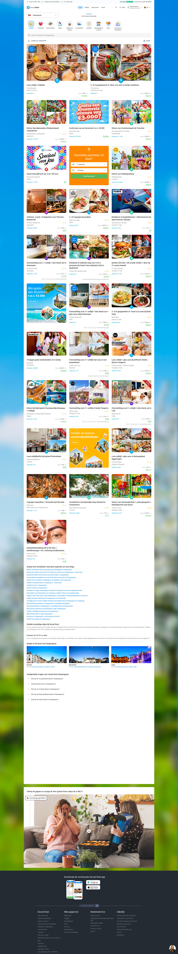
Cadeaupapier (68, 929)
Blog (39, 940)
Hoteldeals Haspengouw (45, 927)
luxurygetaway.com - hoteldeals (47, 952)
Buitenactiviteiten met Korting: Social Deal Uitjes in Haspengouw (48, 575)
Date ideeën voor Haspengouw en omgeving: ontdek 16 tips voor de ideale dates (53, 593)
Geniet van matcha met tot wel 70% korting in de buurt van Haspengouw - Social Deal (54, 572)
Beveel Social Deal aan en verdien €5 (49, 938)
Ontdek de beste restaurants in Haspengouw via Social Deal (46, 598)
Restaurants (95, 7)
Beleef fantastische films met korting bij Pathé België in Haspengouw (49, 570)
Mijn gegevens (68, 921)
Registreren (67, 915)
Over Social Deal (43, 915)
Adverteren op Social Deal (125, 918)
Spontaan (41, 943)
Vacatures (41, 932)
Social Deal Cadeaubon (71, 932)
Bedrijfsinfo (120, 935)
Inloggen (67, 918)
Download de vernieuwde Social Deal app (101, 919)
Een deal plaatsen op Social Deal (127, 921)
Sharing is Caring (43, 935)
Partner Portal (121, 927)
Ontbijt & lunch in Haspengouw (37, 585)
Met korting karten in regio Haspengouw (40, 614)
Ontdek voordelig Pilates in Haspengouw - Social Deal (44, 583)
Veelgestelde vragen (96, 923)
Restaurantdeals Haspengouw (47, 924)
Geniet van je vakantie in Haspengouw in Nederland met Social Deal (49, 580)
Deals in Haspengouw (44, 918)
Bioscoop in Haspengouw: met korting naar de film (43, 616)
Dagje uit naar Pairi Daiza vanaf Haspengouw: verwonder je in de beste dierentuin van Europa (57, 596)
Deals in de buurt (43, 921)
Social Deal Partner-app (124, 929)
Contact (92, 931)
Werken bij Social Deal (124, 924)
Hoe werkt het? (42, 929)
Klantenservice (95, 915)
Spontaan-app (42, 946)
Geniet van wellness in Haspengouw (38, 619)
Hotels (103, 7)
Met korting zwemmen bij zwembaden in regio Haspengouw (46, 609)
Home (80, 7)
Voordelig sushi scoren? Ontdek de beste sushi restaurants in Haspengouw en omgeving (55, 601)
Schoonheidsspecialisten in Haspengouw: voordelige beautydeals (48, 603)
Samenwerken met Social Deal (126, 915)
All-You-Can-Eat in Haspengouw (37, 588)
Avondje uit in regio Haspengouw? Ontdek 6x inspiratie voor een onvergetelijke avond (54, 590)
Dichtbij (87, 7)
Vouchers (67, 927)
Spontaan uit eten (43, 949)
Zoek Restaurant (88, 176)
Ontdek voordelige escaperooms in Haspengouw (42, 611)
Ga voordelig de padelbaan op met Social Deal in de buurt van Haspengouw (51, 577)
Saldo (66, 924)
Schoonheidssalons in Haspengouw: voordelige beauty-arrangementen (50, 606)
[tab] (89, 678)
